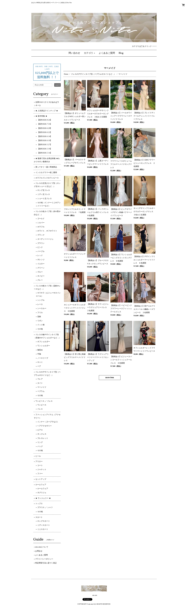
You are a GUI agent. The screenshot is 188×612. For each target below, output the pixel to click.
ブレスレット (42, 438)
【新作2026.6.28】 (44, 128)
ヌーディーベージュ (45, 239)
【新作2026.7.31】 (44, 124)
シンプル (41, 300)
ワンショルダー (43, 346)
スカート (39, 517)
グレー (40, 280)
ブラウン (41, 243)
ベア (39, 366)
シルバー (41, 223)
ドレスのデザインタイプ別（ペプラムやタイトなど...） (93, 74)
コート (40, 465)
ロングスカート (43, 521)
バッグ (40, 446)
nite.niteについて (41, 547)
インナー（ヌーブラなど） (48, 422)
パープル (41, 251)
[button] (89, 53)
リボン (40, 321)
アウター (39, 461)
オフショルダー (43, 342)
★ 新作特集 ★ (41, 116)
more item (109, 377)
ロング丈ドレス (43, 190)
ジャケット (41, 469)
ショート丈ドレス (44, 198)
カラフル (41, 227)
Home (66, 74)
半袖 (39, 354)
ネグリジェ (41, 493)
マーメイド (41, 387)
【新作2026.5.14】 (44, 153)
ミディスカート (43, 525)
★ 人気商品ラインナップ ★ (46, 111)
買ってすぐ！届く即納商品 (46, 167)
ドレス (40, 409)
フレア (40, 379)
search (57, 85)
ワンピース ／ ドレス (44, 401)
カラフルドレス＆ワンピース (47, 178)
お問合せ (38, 551)
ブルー (40, 272)
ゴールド (41, 219)
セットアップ (40, 479)
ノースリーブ (42, 358)
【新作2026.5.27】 (44, 145)
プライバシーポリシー (44, 559)
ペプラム (41, 391)
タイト (40, 383)
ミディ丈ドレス (43, 194)
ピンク (40, 247)
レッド (40, 255)
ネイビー (41, 276)
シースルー (41, 308)
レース (40, 304)
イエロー (41, 264)
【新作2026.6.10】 (44, 140)
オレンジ (41, 259)
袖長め (40, 350)
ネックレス (41, 434)
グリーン (41, 268)
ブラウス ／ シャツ (45, 507)
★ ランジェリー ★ (43, 498)
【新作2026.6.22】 (44, 132)
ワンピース (41, 405)
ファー (40, 474)
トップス (39, 504)
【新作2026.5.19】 (44, 149)
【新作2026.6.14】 (44, 136)
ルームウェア (40, 485)
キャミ (40, 362)
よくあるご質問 (41, 555)
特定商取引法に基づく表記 (46, 563)
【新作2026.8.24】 (44, 120)
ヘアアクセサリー (44, 426)
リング (40, 442)
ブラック (41, 235)
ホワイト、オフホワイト (47, 231)
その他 (40, 329)
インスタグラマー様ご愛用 (46, 172)
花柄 (39, 317)
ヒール (38, 456)
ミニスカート (42, 529)
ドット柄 (41, 325)
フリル (40, 312)
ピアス (40, 430)
